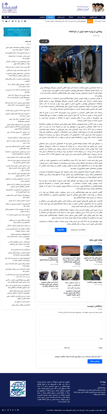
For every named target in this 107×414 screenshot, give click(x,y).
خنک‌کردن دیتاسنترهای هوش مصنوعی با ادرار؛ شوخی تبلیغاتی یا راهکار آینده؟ (18, 74)
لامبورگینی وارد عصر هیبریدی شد (20, 249)
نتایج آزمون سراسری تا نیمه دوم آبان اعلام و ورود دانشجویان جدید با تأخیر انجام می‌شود (17, 105)
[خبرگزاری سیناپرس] (89, 7)
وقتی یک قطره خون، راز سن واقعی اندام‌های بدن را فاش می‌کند (19, 221)
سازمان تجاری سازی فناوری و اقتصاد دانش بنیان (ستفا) (89, 392)
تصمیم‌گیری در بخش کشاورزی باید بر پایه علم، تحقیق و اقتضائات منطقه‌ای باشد (18, 286)
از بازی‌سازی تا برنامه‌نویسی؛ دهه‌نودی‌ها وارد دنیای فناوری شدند (18, 191)
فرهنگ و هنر (81, 17)
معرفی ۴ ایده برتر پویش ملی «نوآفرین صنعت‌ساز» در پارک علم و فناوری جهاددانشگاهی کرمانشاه (71, 261)
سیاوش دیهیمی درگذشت (94, 282)
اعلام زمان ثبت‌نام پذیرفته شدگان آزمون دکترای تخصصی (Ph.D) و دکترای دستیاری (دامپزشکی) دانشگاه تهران (17, 127)
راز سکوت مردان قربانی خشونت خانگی (18, 226)
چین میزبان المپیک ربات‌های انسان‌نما (19, 138)
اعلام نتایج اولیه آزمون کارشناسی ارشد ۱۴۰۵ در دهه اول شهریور (19, 174)
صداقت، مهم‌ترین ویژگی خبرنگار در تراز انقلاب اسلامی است (19, 85)
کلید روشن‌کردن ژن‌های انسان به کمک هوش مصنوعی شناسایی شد (19, 161)
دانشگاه (71, 17)
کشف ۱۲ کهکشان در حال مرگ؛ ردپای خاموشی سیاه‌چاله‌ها (19, 120)
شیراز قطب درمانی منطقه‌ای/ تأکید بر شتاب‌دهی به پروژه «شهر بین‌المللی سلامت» (19, 244)
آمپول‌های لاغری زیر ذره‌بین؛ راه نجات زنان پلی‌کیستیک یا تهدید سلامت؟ (17, 259)
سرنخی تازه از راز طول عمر (22, 302)
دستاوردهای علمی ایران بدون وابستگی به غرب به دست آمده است (18, 275)
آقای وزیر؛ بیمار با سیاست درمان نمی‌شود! (17, 67)
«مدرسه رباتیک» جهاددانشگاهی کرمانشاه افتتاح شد (49, 260)
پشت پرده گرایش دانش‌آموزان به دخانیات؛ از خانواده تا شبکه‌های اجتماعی (17, 153)
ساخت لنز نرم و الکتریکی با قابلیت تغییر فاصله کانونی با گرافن (18, 297)
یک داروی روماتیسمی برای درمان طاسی (18, 70)
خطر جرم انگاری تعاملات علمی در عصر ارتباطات (73, 21)
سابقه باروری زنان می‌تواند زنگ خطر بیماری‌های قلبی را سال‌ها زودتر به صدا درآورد (18, 97)
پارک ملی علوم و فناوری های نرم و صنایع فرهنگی (91, 390)
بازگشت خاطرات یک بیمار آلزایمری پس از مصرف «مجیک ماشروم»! (18, 230)
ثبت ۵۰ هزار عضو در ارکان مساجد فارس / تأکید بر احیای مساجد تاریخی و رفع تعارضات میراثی (18, 168)
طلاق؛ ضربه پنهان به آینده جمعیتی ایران (18, 157)
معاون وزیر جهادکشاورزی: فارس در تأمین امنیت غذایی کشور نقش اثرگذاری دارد (18, 281)
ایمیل (100, 348)
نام (101, 339)
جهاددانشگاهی (101, 388)
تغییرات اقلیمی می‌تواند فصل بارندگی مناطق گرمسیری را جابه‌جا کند (19, 254)
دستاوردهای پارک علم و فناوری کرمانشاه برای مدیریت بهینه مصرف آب (93, 260)
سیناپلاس (42, 17)
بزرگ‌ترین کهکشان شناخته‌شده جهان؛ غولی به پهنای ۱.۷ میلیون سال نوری (18, 48)
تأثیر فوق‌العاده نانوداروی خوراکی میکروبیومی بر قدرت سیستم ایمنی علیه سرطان (18, 236)
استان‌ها (51, 17)
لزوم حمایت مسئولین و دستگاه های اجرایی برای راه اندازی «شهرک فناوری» (72, 288)
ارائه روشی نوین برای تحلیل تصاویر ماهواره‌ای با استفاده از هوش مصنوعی (18, 292)
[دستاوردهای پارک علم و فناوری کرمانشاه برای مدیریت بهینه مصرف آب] (92, 250)
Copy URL (60, 230)
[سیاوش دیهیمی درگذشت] (92, 275)
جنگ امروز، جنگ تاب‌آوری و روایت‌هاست (17, 110)
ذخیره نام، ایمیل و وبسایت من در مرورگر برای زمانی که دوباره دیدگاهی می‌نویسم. (77, 356)
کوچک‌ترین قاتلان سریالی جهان (21, 305)
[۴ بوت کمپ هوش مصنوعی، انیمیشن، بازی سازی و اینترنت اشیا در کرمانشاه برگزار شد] (48, 275)
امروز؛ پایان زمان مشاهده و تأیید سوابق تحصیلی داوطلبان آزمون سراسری (18, 185)
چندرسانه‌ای (61, 17)
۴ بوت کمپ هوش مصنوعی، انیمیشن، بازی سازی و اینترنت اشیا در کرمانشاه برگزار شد (49, 284)
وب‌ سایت (66, 348)
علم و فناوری (93, 17)
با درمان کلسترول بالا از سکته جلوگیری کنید (17, 53)
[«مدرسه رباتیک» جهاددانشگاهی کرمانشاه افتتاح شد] (48, 250)
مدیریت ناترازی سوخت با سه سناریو (19, 201)
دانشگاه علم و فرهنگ (99, 394)
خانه (102, 17)
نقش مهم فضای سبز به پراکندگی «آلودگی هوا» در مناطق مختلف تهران (18, 63)
